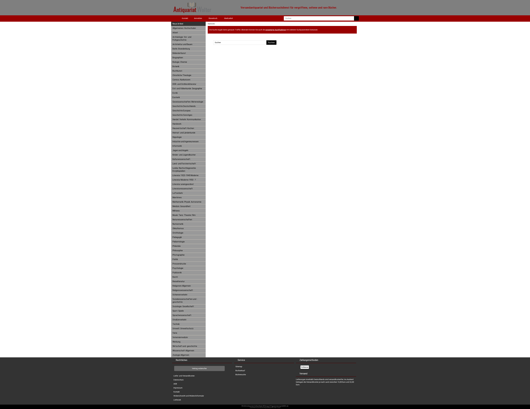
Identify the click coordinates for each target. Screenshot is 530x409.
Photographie (179, 255)
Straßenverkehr (179, 320)
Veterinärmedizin (180, 337)
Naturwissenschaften (182, 219)
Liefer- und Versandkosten (184, 376)
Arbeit (175, 32)
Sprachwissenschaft (182, 315)
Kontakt (176, 392)
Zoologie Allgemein (181, 355)
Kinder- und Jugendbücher (184, 155)
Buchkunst (177, 71)
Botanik (176, 66)
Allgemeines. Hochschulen (184, 28)
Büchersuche (240, 375)
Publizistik (177, 272)
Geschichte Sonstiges (182, 115)
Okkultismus (178, 228)
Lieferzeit (177, 400)
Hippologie (177, 137)
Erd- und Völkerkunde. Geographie (187, 88)
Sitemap (238, 367)
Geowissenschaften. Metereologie (188, 102)
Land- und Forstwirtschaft (184, 164)
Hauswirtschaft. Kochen (183, 128)
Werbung (176, 342)
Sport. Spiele (178, 311)
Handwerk (177, 124)
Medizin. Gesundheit (181, 206)
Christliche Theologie (182, 75)
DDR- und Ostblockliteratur (184, 84)
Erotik (175, 93)
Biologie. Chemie (180, 62)
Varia (175, 333)
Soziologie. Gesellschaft (183, 306)
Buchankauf (240, 371)
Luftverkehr (178, 193)
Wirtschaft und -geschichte (185, 346)
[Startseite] (174, 18)
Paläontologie (179, 242)
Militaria (176, 211)
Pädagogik (177, 237)
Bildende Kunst (179, 53)
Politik (175, 259)
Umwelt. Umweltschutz (183, 328)
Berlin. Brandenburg (181, 49)
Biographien (178, 57)
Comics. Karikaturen (181, 80)
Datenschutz (178, 380)
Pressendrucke (179, 264)
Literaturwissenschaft (183, 189)
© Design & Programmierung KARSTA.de (275, 406)
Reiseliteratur (179, 281)
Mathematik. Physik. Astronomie (187, 202)
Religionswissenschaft (183, 290)
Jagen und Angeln (180, 150)
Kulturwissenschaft (181, 159)
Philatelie (177, 246)
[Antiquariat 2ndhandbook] (192, 14)
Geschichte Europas (181, 110)
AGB (175, 384)
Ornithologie (178, 233)
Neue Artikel (178, 24)
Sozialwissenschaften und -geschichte (185, 300)
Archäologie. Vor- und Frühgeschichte (182, 38)
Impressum (177, 388)
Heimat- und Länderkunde (184, 133)
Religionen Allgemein (182, 286)
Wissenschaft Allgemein (183, 350)
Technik (176, 324)
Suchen (271, 42)
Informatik (177, 146)
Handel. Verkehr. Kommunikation (187, 119)
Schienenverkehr (180, 295)
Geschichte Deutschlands (184, 106)
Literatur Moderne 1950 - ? (184, 180)
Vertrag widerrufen (199, 368)
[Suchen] (356, 18)
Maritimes (177, 197)
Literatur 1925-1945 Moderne (185, 175)
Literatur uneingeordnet (183, 184)
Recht (175, 277)
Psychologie (178, 268)
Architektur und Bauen (182, 44)
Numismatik (178, 224)
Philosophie (178, 250)
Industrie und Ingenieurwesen (186, 141)
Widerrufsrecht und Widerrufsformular (188, 396)
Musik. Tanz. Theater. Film (184, 215)
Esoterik (176, 97)
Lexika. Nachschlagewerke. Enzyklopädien (184, 169)
